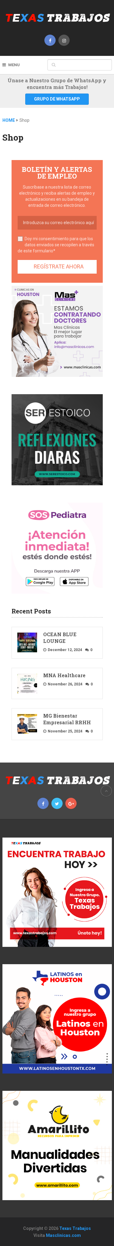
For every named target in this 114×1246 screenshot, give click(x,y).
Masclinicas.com (63, 1235)
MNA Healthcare (64, 675)
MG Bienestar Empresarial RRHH (67, 718)
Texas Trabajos (75, 1228)
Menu (14, 65)
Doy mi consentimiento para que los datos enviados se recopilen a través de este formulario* (56, 244)
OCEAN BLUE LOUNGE (59, 637)
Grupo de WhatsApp (57, 99)
